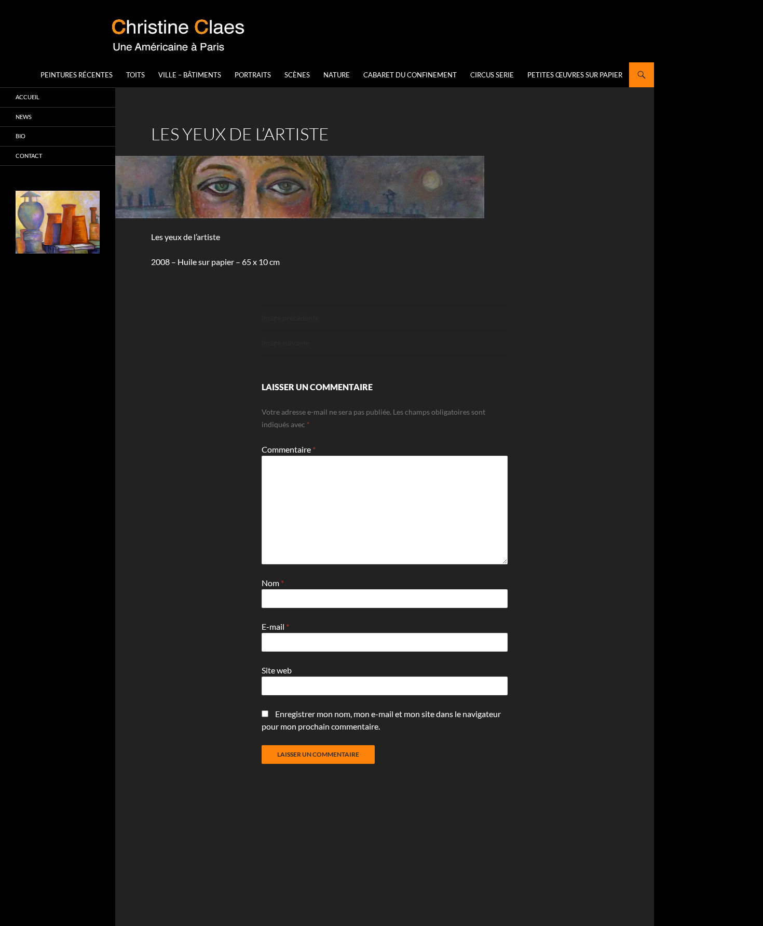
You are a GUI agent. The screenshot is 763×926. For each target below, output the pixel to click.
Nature (336, 75)
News (24, 116)
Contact (29, 155)
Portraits (253, 75)
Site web (277, 670)
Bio (20, 136)
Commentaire (289, 449)
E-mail (275, 626)
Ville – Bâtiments (189, 75)
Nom (273, 583)
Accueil (27, 97)
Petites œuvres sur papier (574, 75)
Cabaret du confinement (410, 75)
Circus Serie (492, 75)
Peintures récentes (76, 75)
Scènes (297, 75)
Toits (135, 75)
